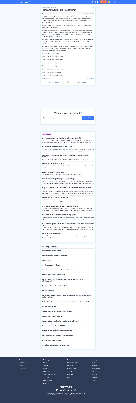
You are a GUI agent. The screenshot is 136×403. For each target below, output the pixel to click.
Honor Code (70, 365)
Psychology (46, 377)
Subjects (44, 7)
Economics (46, 383)
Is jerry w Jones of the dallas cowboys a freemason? (57, 331)
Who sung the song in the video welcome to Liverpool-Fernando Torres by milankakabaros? (63, 280)
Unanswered (22, 368)
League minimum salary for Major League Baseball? (57, 311)
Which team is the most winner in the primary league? (57, 335)
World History (46, 371)
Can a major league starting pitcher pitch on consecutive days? (60, 321)
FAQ (68, 377)
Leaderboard (22, 362)
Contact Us (94, 365)
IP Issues (94, 380)
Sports (48, 7)
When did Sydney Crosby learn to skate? (53, 275)
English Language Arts (49, 374)
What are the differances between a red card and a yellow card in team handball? (65, 302)
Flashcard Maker (71, 368)
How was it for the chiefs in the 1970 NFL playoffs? (56, 326)
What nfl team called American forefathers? (54, 255)
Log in (114, 2)
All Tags (21, 365)
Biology (45, 368)
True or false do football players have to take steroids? (58, 270)
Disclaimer (94, 374)
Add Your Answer (81, 82)
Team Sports (53, 7)
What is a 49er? (46, 260)
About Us (94, 362)
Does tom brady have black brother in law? (54, 286)
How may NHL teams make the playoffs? (59, 10)
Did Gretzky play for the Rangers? (51, 251)
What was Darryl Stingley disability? (52, 316)
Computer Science (47, 380)
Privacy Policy (95, 371)
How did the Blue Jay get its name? (52, 340)
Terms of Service (96, 368)
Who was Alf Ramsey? (48, 291)
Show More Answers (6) (55, 82)
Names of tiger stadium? (49, 307)
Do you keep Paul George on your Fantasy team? (56, 345)
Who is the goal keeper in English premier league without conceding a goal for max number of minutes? (66, 296)
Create (103, 2)
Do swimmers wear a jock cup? (51, 265)
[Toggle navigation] (92, 1)
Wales (88, 41)
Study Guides (70, 371)
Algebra (45, 362)
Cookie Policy (95, 377)
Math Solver (70, 374)
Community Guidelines (73, 362)
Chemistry (45, 365)
